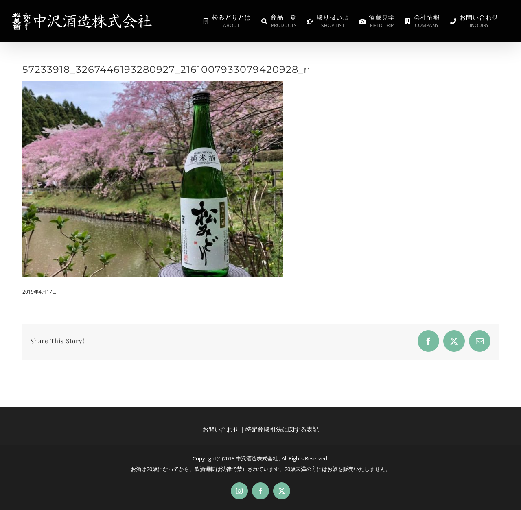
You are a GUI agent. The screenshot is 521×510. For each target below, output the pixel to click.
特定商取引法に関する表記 (282, 429)
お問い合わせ (220, 429)
